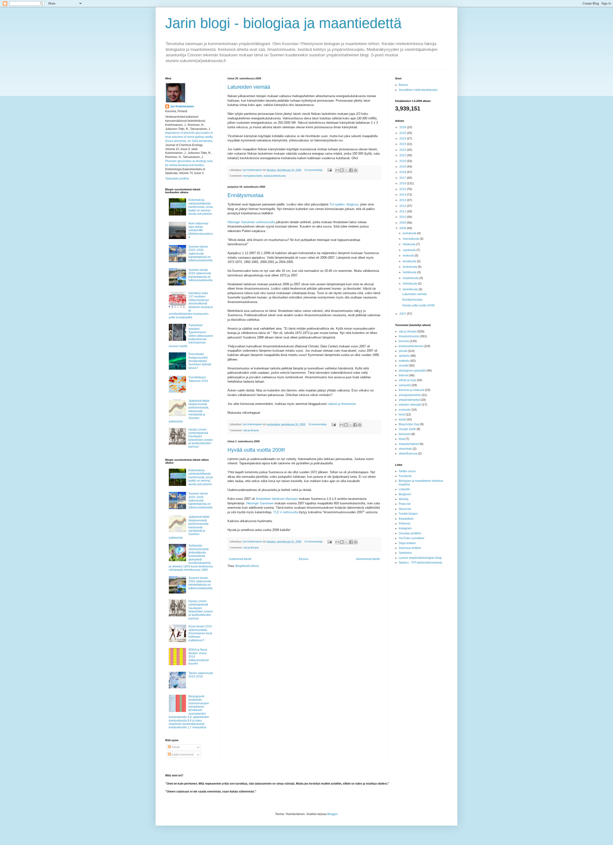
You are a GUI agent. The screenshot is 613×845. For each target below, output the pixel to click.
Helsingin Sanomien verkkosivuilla (251, 222)
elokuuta (409, 255)
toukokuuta (410, 266)
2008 (403, 228)
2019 (403, 166)
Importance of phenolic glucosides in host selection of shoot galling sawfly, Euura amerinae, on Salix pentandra (189, 137)
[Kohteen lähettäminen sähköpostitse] (337, 170)
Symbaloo (405, 552)
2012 (403, 206)
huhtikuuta (410, 272)
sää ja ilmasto (251, 430)
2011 (403, 211)
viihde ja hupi (407, 380)
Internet (404, 375)
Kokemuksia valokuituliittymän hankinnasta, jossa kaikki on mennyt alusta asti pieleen (200, 207)
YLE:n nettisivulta (285, 512)
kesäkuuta (410, 261)
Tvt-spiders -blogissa (343, 204)
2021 (403, 155)
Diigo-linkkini (407, 543)
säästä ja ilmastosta (342, 404)
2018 (403, 172)
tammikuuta (411, 289)
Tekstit (175, 747)
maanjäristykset (409, 444)
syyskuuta (409, 250)
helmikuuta (410, 283)
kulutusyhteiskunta (275, 175)
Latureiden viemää (248, 87)
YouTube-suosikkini (411, 538)
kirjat (402, 439)
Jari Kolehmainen (182, 106)
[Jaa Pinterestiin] (355, 170)
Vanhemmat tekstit (368, 559)
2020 (403, 161)
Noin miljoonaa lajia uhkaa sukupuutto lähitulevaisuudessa (200, 230)
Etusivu (303, 559)
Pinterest (404, 523)
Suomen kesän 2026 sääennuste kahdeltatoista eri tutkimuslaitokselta (200, 275)
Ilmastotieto (406, 518)
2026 (403, 127)
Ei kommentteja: (314, 170)
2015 (403, 189)
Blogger (332, 814)
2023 (403, 144)
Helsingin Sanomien (260, 503)
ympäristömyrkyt (409, 400)
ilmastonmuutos (409, 336)
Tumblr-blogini (408, 513)
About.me (405, 509)
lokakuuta (409, 244)
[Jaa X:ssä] (346, 170)
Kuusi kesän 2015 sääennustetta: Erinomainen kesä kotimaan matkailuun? (200, 633)
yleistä (403, 351)
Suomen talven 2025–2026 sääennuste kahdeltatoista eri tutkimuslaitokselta (200, 253)
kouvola (404, 341)
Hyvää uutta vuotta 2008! (256, 450)
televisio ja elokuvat (411, 390)
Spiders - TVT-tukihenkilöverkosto (420, 562)
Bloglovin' (405, 494)
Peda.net (404, 504)
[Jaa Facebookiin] (351, 170)
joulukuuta (410, 233)
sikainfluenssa (408, 453)
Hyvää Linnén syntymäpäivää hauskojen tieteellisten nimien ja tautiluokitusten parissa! (200, 438)
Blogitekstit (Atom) (247, 566)
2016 (403, 183)
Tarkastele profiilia (177, 178)
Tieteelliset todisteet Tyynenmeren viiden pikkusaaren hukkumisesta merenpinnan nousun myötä (191, 336)
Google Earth (407, 429)
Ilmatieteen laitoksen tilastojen (277, 499)
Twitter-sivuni (407, 471)
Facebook (405, 476)
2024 (403, 138)
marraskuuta (411, 238)
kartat (402, 419)
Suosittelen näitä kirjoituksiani (418, 90)
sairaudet (405, 385)
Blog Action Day (409, 424)
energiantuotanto (252, 175)
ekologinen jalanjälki (412, 370)
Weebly (404, 499)
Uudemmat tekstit (240, 559)
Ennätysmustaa (245, 195)
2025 (403, 133)
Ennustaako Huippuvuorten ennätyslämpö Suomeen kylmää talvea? (199, 361)
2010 (403, 217)
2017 (403, 178)
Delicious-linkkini (410, 548)
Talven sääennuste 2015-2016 (200, 674)
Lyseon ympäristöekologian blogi (420, 557)
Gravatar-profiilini (410, 533)
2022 (403, 150)
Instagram (405, 528)
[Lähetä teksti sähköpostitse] (329, 170)
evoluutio (405, 409)
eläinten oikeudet (410, 404)
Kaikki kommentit (182, 754)
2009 (403, 222)
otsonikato (405, 448)
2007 (403, 313)
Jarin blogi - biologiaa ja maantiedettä (283, 23)
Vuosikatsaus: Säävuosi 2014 (198, 379)
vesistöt (404, 365)
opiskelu (404, 355)
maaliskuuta (411, 278)
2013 (403, 200)
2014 (403, 194)
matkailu (404, 360)
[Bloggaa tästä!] (342, 170)
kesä (402, 414)
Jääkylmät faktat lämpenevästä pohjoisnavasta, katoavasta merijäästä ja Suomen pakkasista (189, 411)
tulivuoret (405, 434)
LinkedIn (404, 489)
